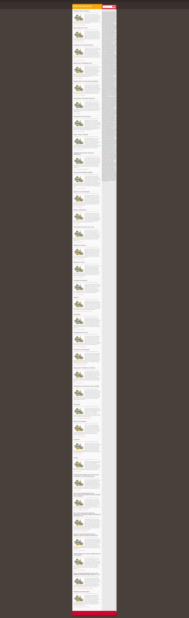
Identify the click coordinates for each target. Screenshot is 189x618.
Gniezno (76, 297)
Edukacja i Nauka (79, 262)
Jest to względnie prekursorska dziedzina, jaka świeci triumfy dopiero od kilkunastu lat (87, 515)
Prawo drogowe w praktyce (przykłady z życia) (85, 311)
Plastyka (77, 439)
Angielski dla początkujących (83, 45)
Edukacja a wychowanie (81, 191)
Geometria (77, 314)
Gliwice (76, 457)
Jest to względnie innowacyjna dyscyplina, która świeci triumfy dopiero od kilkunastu (87, 495)
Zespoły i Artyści (80, 149)
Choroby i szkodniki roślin (82, 364)
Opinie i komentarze (80, 210)
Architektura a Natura (81, 329)
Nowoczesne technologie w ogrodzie (86, 81)
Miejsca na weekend (80, 421)
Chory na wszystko (82, 6)
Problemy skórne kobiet (81, 591)
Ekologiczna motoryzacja (82, 346)
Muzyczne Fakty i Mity (81, 28)
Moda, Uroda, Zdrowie (81, 134)
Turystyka (79, 454)
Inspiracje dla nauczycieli (82, 116)
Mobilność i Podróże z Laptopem (84, 368)
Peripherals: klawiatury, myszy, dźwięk (86, 386)
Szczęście (77, 404)
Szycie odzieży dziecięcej (82, 550)
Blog (79, 113)
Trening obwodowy (81, 294)
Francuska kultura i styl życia (84, 227)
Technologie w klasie (81, 332)
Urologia (79, 471)
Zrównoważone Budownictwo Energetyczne (84, 418)
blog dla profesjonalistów (107, 73)
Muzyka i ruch (80, 78)
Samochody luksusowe (81, 188)
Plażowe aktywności (80, 280)
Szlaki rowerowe (80, 277)
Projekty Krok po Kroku (81, 11)
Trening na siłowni (80, 245)
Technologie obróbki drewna (83, 172)
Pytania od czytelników (81, 349)
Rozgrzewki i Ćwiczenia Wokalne (84, 98)
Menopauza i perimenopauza (83, 63)
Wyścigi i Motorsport (81, 131)
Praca (79, 401)
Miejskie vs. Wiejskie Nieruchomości (83, 169)
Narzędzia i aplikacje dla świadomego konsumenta (85, 588)
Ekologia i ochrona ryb (81, 436)
